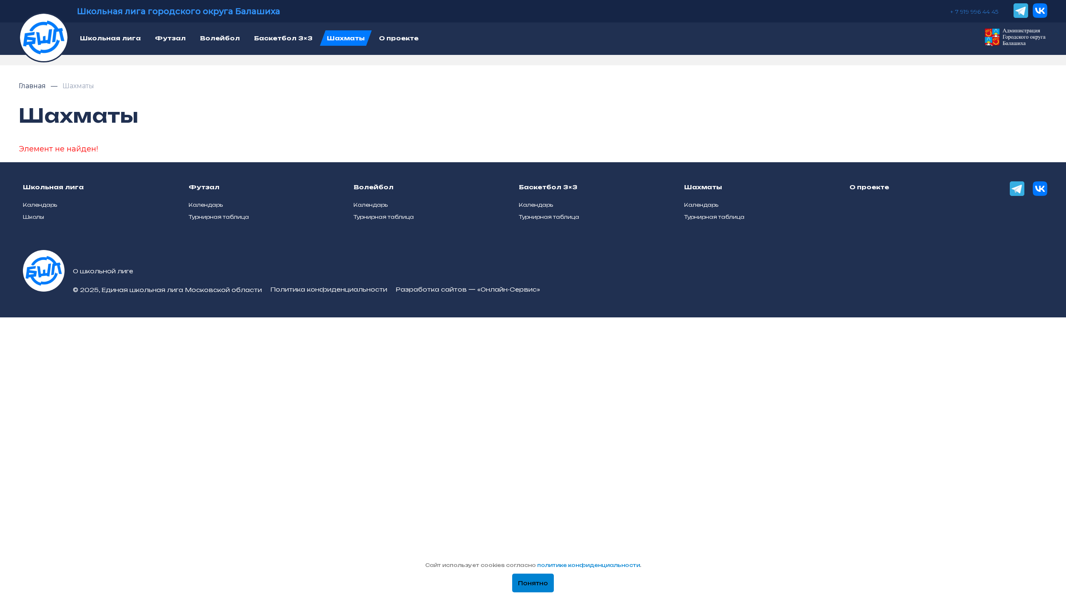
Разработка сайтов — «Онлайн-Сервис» (468, 289)
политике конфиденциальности (588, 565)
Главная (33, 86)
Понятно (533, 583)
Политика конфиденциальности (328, 289)
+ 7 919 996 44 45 (974, 11)
